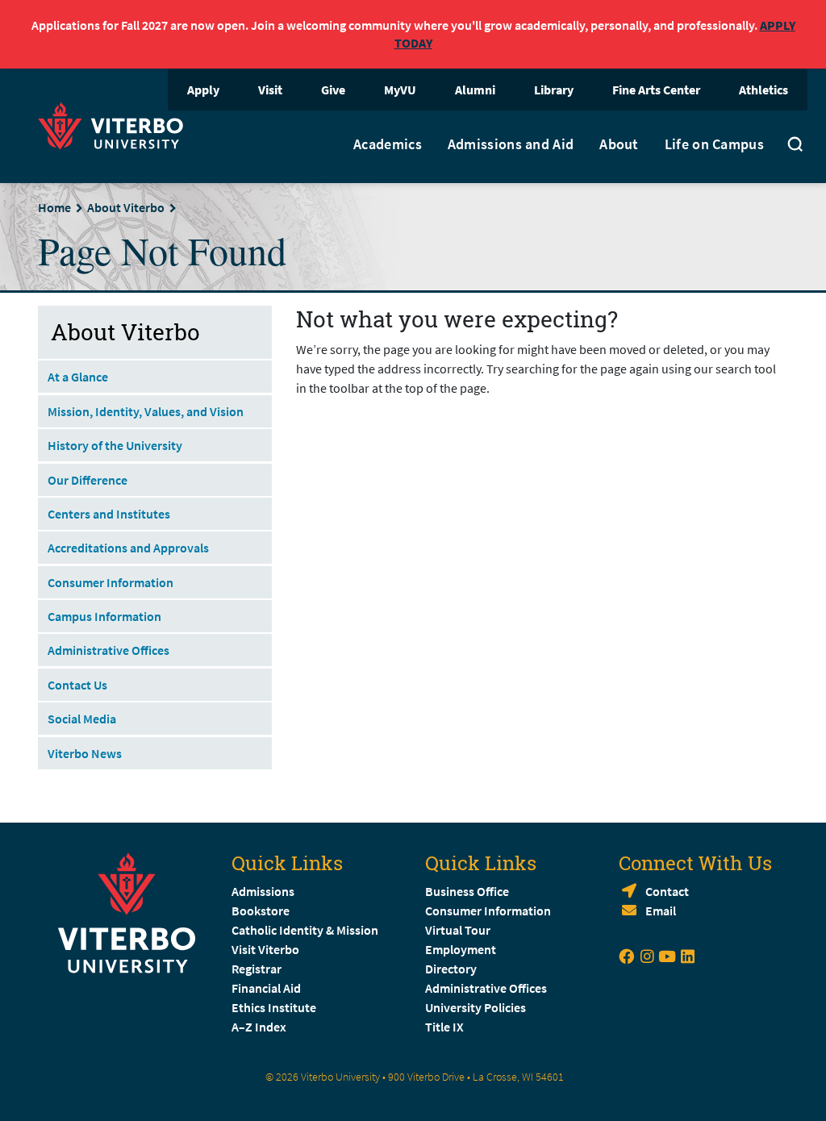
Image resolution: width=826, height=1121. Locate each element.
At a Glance (78, 377)
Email (660, 910)
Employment (460, 949)
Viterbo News (85, 753)
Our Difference (87, 480)
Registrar (257, 969)
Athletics (763, 89)
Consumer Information (110, 582)
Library (554, 89)
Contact (667, 891)
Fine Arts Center (656, 89)
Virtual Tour (457, 930)
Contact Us (77, 685)
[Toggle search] (795, 146)
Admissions (263, 891)
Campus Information (104, 616)
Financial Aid (266, 988)
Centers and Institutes (109, 514)
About (619, 144)
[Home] (115, 124)
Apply (203, 89)
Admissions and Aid (511, 144)
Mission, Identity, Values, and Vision (146, 411)
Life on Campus (714, 144)
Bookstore (261, 910)
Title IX (444, 1027)
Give (333, 89)
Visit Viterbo (265, 949)
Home (54, 207)
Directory (452, 969)
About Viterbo (126, 207)
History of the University (115, 445)
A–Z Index (259, 1027)
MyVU (400, 89)
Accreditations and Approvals (128, 548)
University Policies (475, 1007)
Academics (387, 144)
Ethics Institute (274, 1007)
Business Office (467, 891)
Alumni (475, 89)
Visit (270, 89)
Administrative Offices (108, 650)
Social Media (82, 719)
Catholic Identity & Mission (305, 930)
